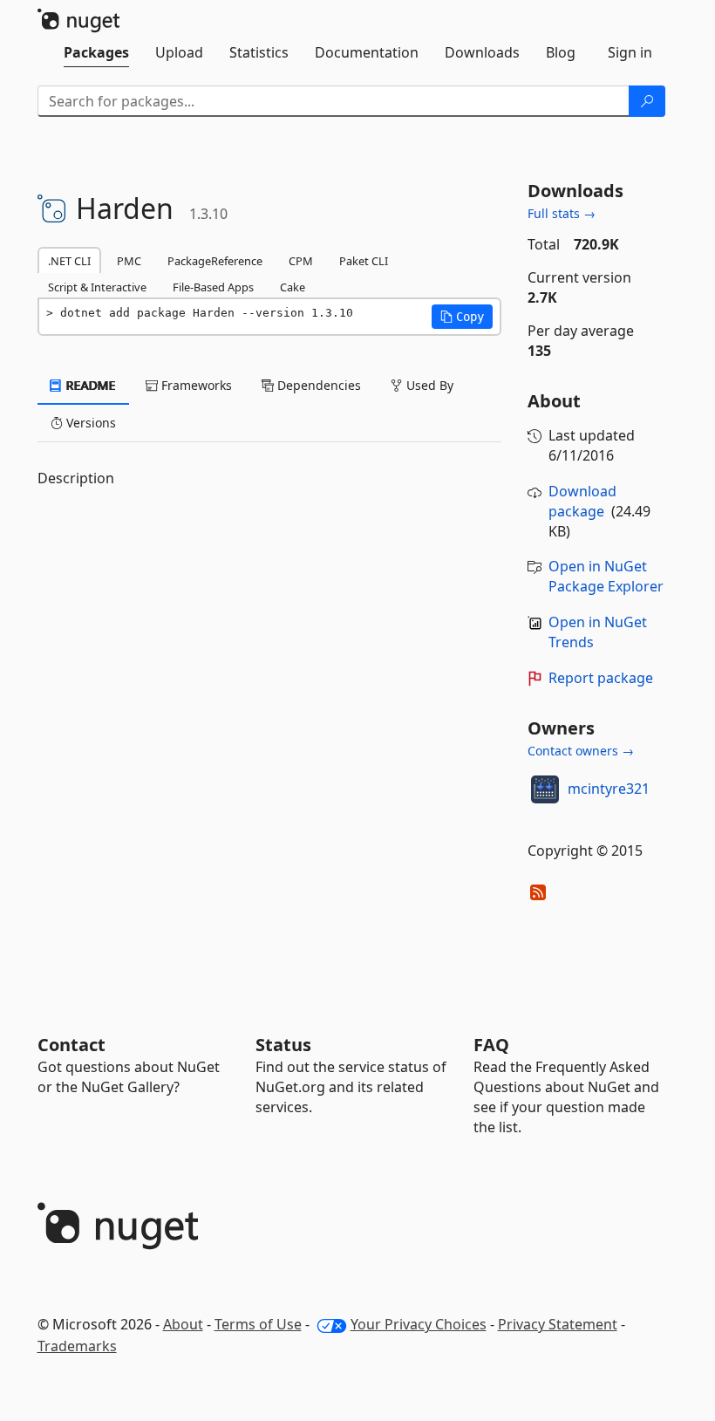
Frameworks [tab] (195, 385)
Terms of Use (258, 1324)
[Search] (647, 101)
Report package (600, 677)
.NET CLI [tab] (69, 261)
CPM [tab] (301, 261)
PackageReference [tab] (214, 261)
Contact (71, 1044)
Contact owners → (581, 750)
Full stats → (562, 213)
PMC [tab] (129, 261)
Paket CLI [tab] (363, 261)
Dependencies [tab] (317, 385)
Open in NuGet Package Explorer (606, 576)
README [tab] (89, 385)
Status (283, 1044)
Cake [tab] (292, 287)
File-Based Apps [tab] (213, 287)
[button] (462, 316)
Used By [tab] (428, 385)
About (183, 1324)
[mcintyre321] (545, 789)
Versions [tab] (89, 422)
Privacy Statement (557, 1324)
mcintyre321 (609, 788)
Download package (582, 501)
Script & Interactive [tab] (97, 287)
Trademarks (77, 1346)
